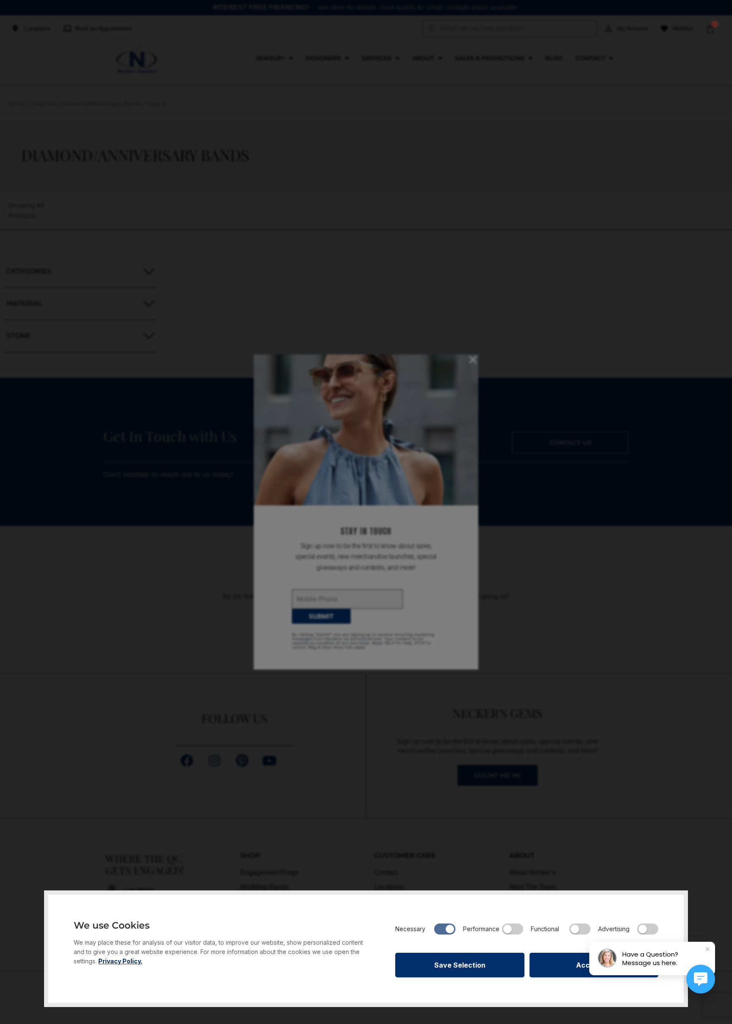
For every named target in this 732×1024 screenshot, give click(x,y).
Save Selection (459, 965)
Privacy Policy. (120, 961)
